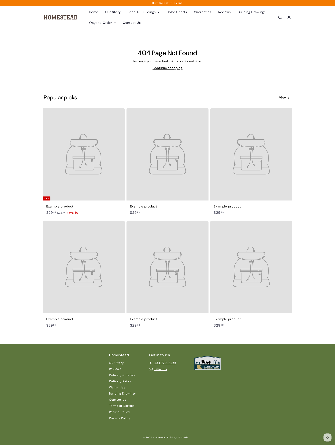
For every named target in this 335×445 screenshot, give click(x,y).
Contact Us (132, 23)
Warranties (202, 12)
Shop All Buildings (142, 12)
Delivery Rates (120, 381)
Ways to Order (101, 23)
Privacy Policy (119, 418)
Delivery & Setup (122, 375)
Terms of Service (122, 406)
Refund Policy (119, 412)
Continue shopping (167, 68)
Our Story (113, 12)
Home (93, 12)
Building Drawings (252, 12)
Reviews (224, 12)
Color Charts (176, 12)
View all (285, 97)
